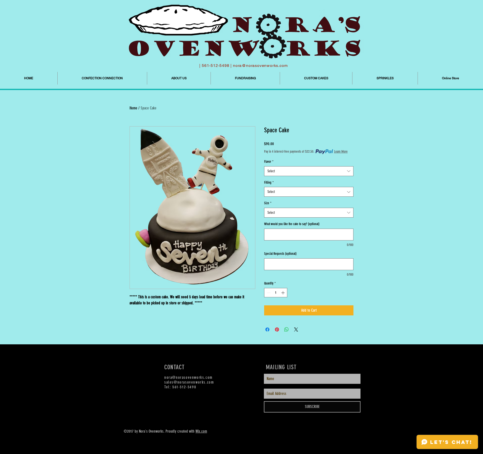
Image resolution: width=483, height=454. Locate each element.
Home (133, 108)
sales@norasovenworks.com (189, 382)
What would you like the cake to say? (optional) (291, 224)
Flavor (268, 161)
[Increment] (283, 292)
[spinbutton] (275, 292)
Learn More (341, 151)
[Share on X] (296, 329)
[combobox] (308, 171)
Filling (269, 182)
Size (267, 203)
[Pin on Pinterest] (277, 329)
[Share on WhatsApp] (287, 329)
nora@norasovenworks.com (260, 65)
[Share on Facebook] (267, 329)
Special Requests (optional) (280, 254)
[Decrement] (268, 292)
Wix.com (201, 431)
